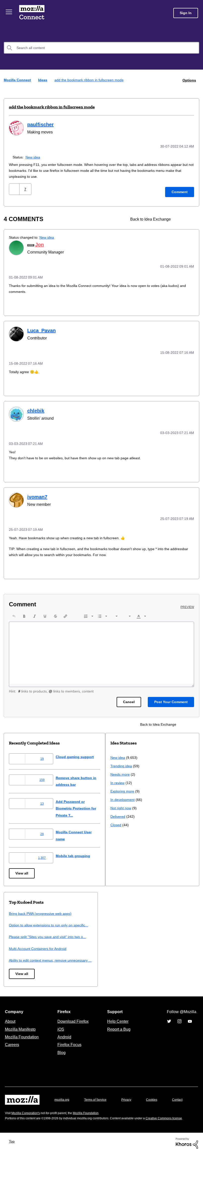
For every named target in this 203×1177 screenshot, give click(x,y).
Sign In (186, 13)
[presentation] (14, 613)
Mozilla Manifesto (21, 1039)
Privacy (131, 1110)
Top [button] (13, 1165)
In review (16, 939)
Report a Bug (118, 1039)
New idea (34, 156)
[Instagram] (179, 1032)
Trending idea (20, 922)
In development (22, 956)
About (10, 1032)
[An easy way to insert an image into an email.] (181, 218)
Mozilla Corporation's (27, 1131)
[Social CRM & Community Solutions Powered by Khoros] (187, 1166)
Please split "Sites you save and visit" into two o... (152, 941)
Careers (12, 1055)
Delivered (17, 973)
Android (63, 1047)
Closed (15, 981)
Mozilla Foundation (22, 1047)
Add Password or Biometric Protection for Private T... (81, 806)
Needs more (19, 931)
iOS (59, 1039)
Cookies (157, 1110)
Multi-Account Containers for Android (141, 952)
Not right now (20, 964)
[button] (15, 188)
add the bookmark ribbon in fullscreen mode (52, 106)
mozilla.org (62, 1110)
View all (22, 871)
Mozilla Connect (33, 13)
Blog (60, 1063)
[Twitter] (169, 1032)
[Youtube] (190, 1032)
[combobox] (101, 48)
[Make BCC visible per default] (189, 218)
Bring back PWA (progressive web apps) (143, 911)
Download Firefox (73, 1032)
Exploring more (21, 948)
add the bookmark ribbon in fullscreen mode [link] (90, 80)
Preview (187, 604)
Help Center (117, 1032)
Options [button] (189, 80)
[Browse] (9, 11)
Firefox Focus (69, 1055)
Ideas (43, 80)
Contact (10, 1120)
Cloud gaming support (79, 754)
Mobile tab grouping (77, 853)
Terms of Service (98, 1110)
